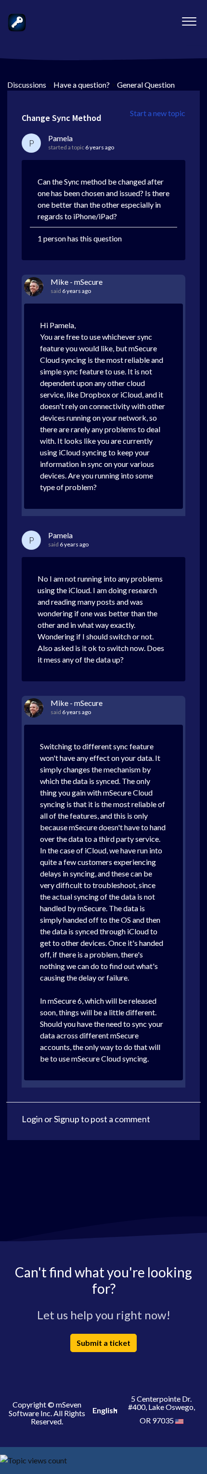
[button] (189, 19)
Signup (66, 1119)
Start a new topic (157, 113)
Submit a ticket (103, 1342)
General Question (146, 84)
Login (32, 1119)
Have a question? (81, 84)
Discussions (26, 84)
